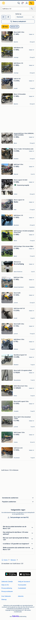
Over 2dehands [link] (6, 596)
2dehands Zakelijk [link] (7, 581)
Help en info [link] (5, 585)
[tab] (3, 17)
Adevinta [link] (20, 596)
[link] (4, 3)
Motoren (13, 26)
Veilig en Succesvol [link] (24, 581)
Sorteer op (18, 14)
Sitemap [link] (4, 599)
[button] (23, 3)
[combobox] (15, 8)
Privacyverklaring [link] (6, 588)
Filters (6, 26)
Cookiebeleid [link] (22, 588)
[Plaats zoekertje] (31, 3)
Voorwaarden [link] (22, 585)
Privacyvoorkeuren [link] (7, 591)
